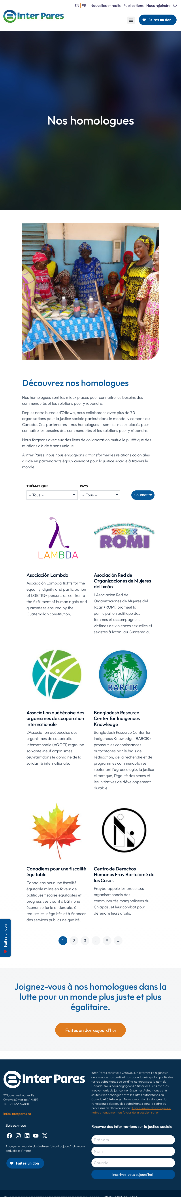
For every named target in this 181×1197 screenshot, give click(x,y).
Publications (133, 5)
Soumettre (143, 495)
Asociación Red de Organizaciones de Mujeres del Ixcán (122, 581)
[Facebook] (9, 1136)
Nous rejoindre (158, 5)
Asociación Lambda (47, 575)
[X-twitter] (45, 1136)
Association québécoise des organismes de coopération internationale (55, 718)
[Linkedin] (27, 1136)
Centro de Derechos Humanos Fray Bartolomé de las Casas (124, 874)
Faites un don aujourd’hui (90, 1030)
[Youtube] (36, 1136)
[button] (131, 20)
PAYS (84, 486)
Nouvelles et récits (105, 5)
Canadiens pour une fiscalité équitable (56, 871)
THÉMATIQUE (37, 486)
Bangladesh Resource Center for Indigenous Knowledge (117, 718)
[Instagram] (18, 1136)
